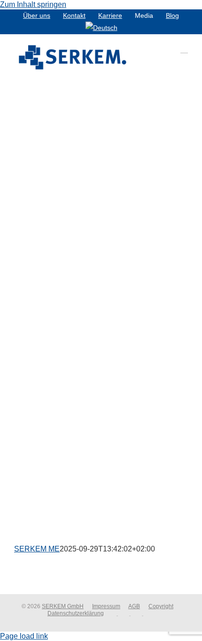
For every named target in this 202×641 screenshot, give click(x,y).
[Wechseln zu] (101, 28)
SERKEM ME (37, 549)
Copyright (160, 606)
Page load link (24, 636)
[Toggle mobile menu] (184, 48)
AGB (134, 606)
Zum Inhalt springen (33, 4)
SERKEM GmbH (63, 606)
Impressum (106, 606)
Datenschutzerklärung (75, 613)
